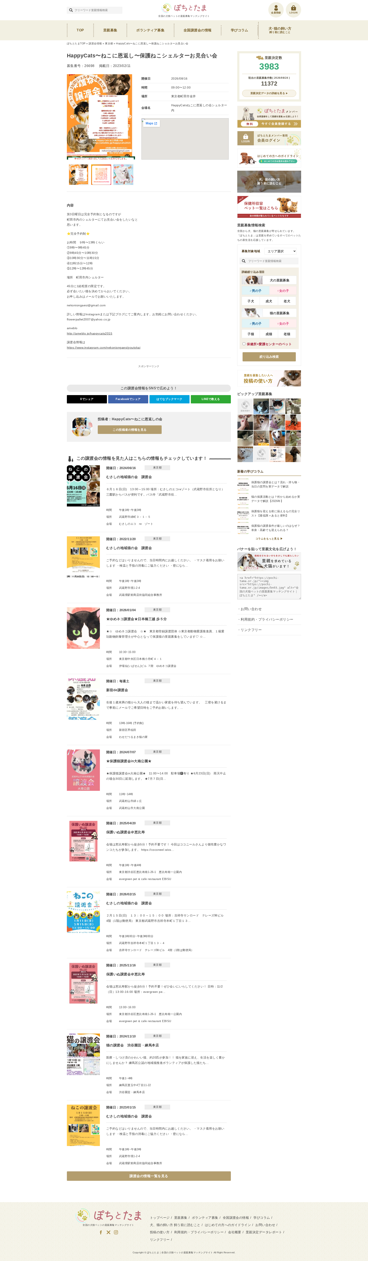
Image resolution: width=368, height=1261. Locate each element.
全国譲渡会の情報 (198, 30)
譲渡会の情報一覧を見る (148, 1176)
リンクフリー (251, 630)
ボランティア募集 (150, 30)
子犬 (250, 301)
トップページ (160, 1217)
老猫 (287, 334)
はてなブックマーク (169, 399)
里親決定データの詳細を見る (267, 93)
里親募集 (110, 30)
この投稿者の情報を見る (130, 429)
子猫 (250, 334)
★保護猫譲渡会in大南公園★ (129, 761)
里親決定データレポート (264, 1232)
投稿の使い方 (160, 1232)
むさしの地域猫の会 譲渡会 (129, 477)
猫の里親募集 (280, 313)
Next (130, 117)
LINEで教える (211, 399)
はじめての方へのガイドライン (228, 1225)
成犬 (269, 301)
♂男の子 (255, 290)
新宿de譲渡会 (117, 690)
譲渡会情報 (95, 43)
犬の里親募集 (280, 280)
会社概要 (234, 1232)
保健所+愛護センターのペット (269, 344)
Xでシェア (86, 399)
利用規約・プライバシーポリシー (267, 619)
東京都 (109, 43)
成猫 (269, 334)
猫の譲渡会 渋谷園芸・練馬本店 (132, 1045)
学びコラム (239, 30)
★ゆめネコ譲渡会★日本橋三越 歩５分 (136, 619)
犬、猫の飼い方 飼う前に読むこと (175, 1225)
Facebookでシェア (128, 399)
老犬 (287, 301)
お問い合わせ (251, 609)
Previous (72, 117)
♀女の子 (283, 290)
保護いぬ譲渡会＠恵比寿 (125, 832)
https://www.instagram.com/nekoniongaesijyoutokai (103, 347)
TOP (80, 30)
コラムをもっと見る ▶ (269, 538)
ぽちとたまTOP (76, 43)
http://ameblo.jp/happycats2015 (89, 333)
